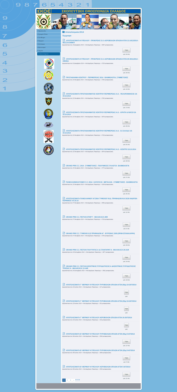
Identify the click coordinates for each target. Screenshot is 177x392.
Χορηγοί (41, 41)
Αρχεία (41, 51)
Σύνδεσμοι (42, 44)
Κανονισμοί (42, 47)
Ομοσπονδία (42, 31)
